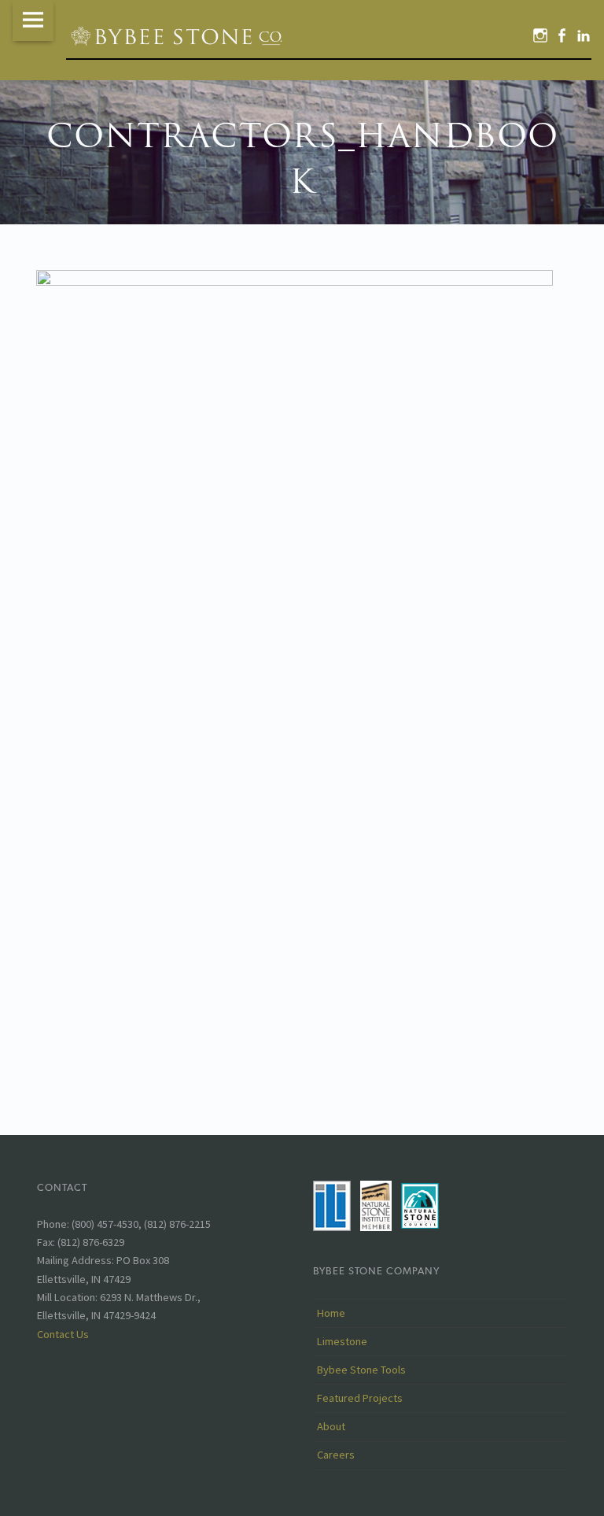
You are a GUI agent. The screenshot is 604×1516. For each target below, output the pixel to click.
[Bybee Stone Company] (178, 36)
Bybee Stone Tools (361, 1370)
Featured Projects (360, 1398)
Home (331, 1313)
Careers (336, 1455)
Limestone (342, 1341)
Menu (33, 20)
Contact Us (63, 1334)
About (331, 1426)
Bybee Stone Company (376, 1271)
